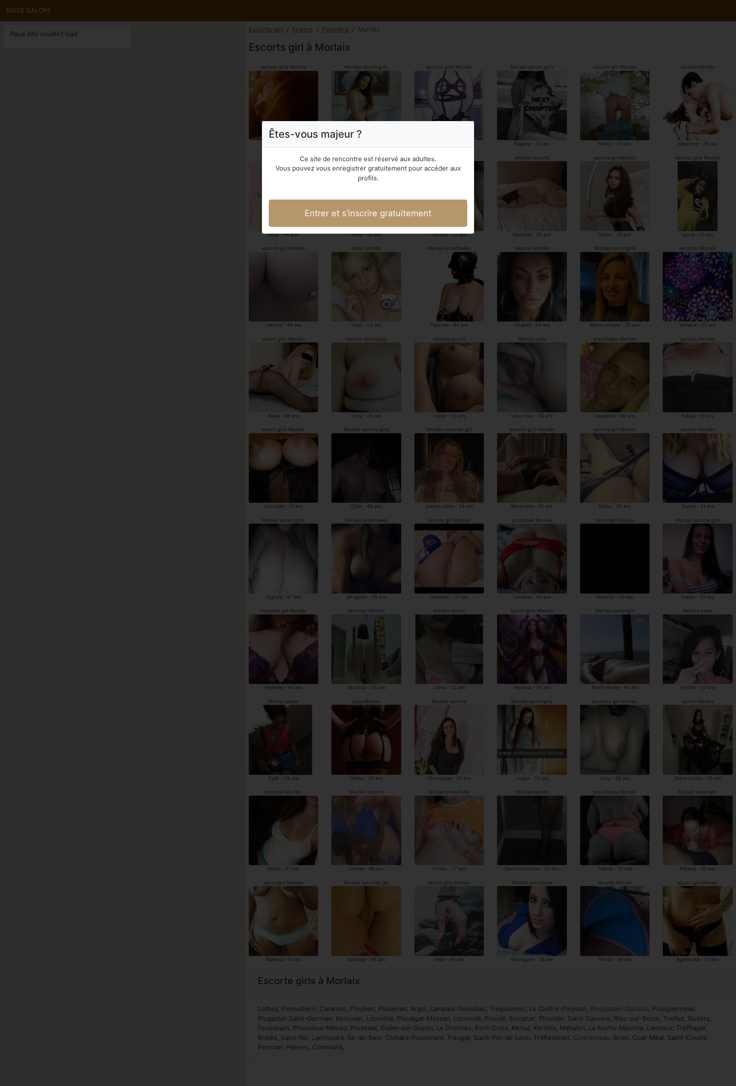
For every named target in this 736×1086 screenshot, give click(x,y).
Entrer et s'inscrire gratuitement (368, 213)
